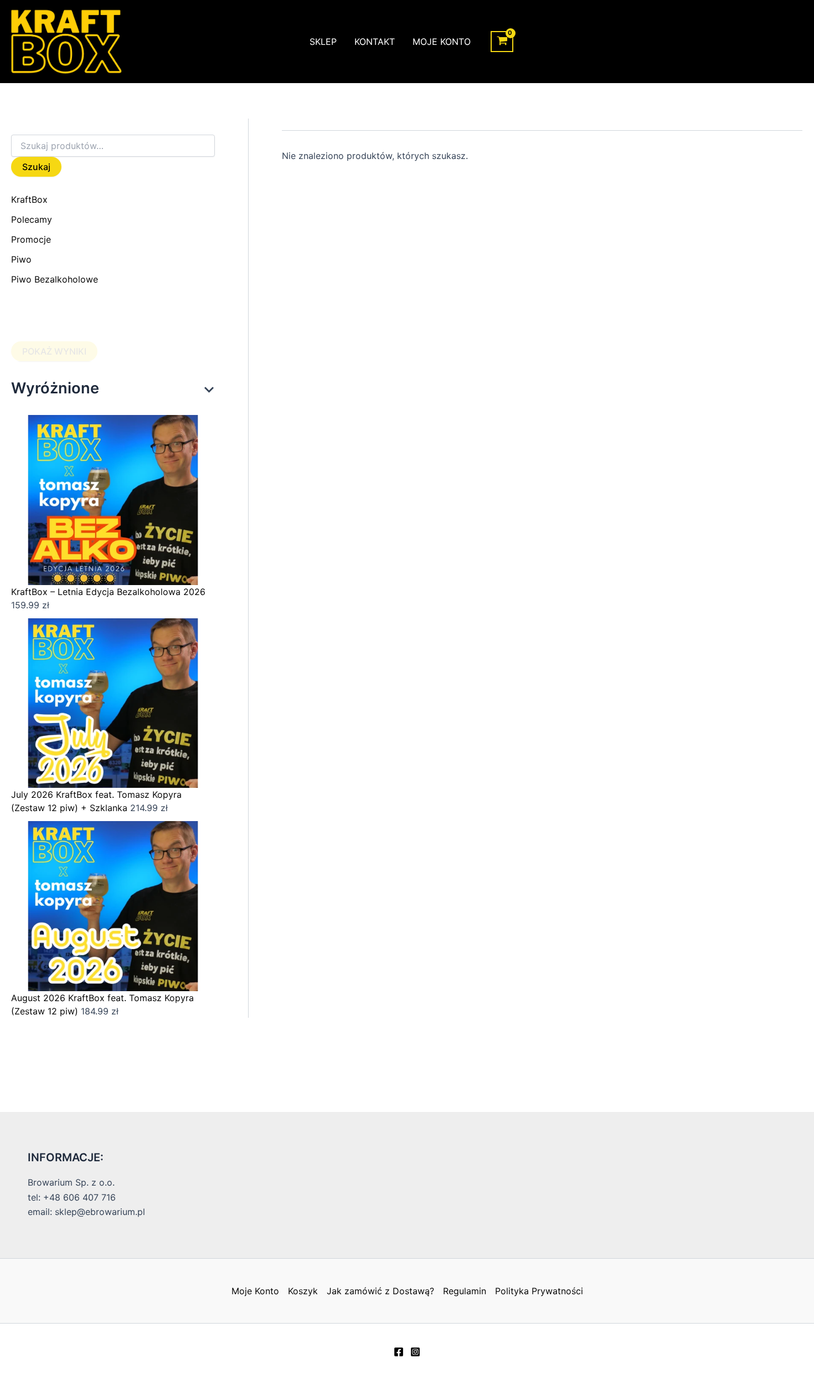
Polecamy (31, 219)
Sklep (323, 41)
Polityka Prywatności (539, 1290)
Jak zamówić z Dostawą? (380, 1290)
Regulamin (464, 1290)
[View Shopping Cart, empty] (502, 42)
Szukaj (36, 166)
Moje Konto (442, 41)
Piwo (21, 259)
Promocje (31, 239)
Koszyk (303, 1290)
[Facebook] (399, 1352)
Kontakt (374, 41)
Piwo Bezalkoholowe (54, 279)
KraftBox (29, 199)
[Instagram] (415, 1352)
